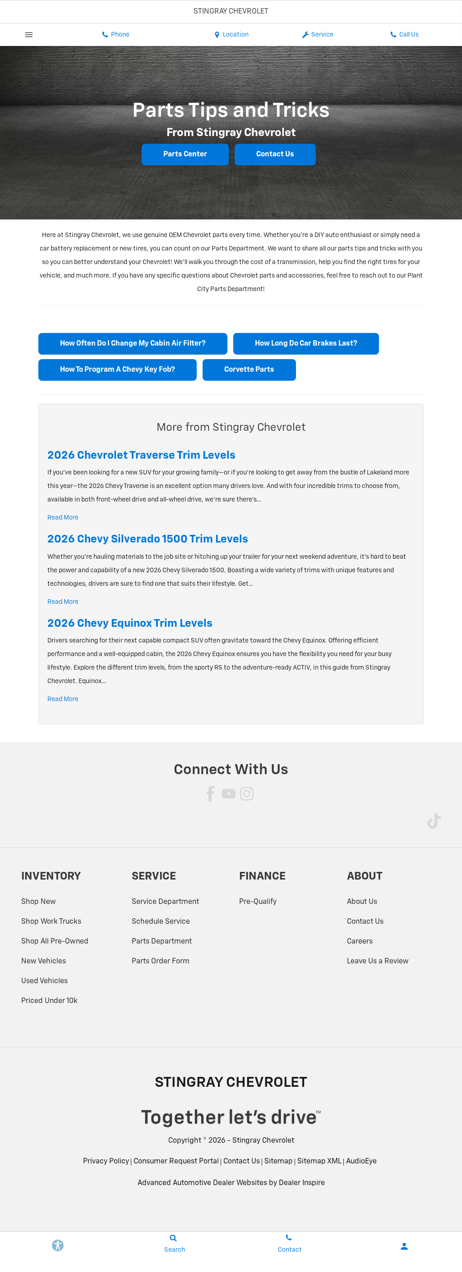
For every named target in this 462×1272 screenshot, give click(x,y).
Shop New (38, 902)
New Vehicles (43, 961)
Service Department (165, 902)
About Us (362, 902)
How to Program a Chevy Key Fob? (117, 370)
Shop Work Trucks (51, 922)
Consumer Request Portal (176, 1161)
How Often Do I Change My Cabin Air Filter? (133, 343)
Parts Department (162, 941)
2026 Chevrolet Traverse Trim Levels (141, 455)
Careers (360, 941)
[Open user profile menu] (404, 1246)
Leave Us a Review (378, 961)
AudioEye (361, 1161)
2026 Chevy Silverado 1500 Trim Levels (147, 539)
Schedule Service (161, 922)
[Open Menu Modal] (29, 34)
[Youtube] (229, 794)
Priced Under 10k (49, 1001)
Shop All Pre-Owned (54, 941)
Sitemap (278, 1161)
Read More (63, 518)
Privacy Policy (106, 1161)
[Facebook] (210, 794)
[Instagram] (247, 794)
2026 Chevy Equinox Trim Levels (130, 623)
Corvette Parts (249, 370)
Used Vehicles (44, 981)
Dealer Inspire (302, 1183)
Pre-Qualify (258, 902)
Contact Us (275, 154)
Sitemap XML (319, 1161)
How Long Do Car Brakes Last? (306, 343)
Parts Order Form (160, 961)
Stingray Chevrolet (263, 1140)
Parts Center (185, 154)
